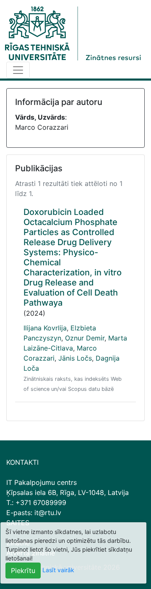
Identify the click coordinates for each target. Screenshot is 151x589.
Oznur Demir (84, 338)
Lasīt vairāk (58, 569)
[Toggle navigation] (18, 70)
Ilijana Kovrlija (45, 328)
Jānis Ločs (75, 358)
